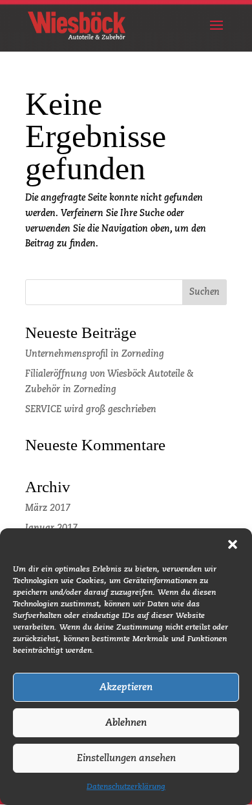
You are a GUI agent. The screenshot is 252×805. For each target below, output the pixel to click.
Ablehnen (126, 723)
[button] (232, 544)
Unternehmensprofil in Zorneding (94, 354)
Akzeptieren (126, 687)
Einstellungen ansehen (126, 758)
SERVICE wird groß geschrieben (90, 409)
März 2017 (47, 508)
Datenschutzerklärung (126, 787)
